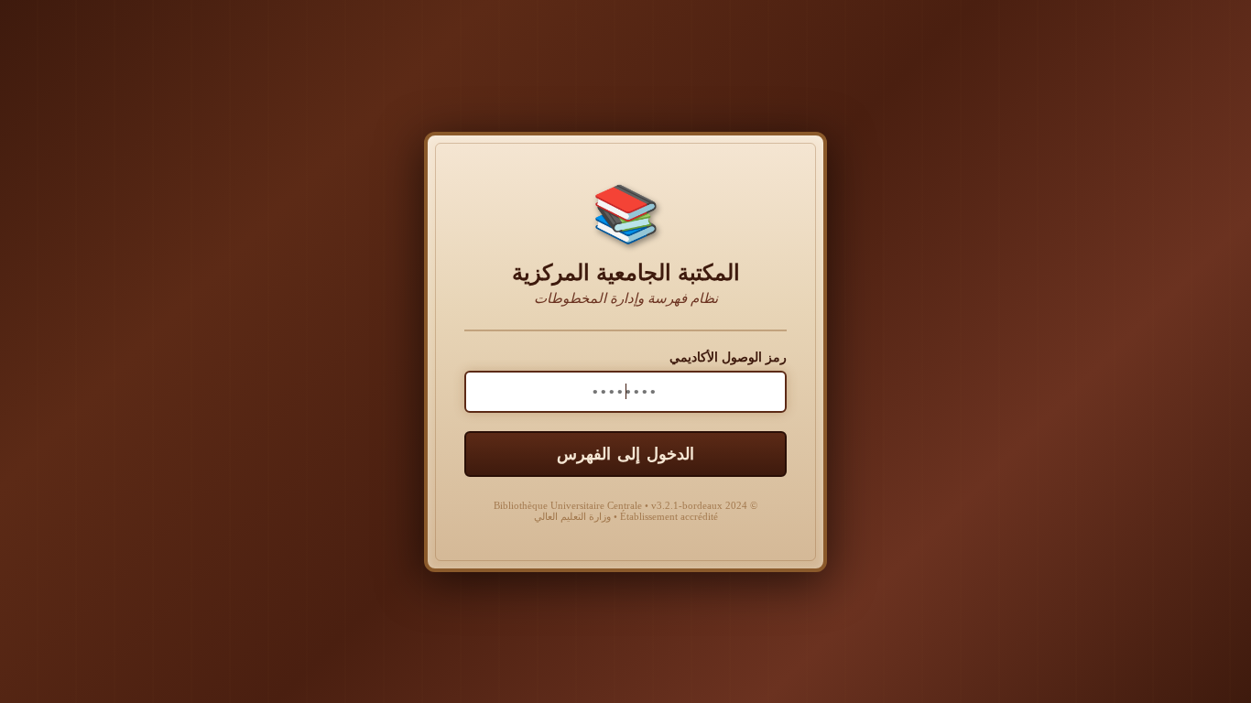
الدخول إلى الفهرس (625, 454)
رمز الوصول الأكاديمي (728, 357)
